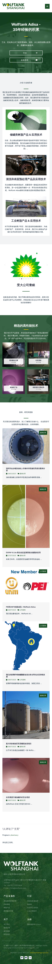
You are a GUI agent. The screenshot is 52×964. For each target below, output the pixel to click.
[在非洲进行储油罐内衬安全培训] (26, 775)
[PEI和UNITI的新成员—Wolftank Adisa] (26, 584)
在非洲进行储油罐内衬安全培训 (18, 797)
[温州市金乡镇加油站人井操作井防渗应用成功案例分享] (26, 446)
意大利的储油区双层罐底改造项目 (18, 744)
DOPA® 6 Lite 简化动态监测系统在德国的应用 (23, 552)
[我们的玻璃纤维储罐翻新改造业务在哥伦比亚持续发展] (26, 645)
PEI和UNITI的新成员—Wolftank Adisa (21, 607)
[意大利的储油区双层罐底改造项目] (26, 715)
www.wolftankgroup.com (39, 953)
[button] (26, 53)
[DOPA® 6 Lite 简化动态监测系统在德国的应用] (26, 516)
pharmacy (14, 835)
